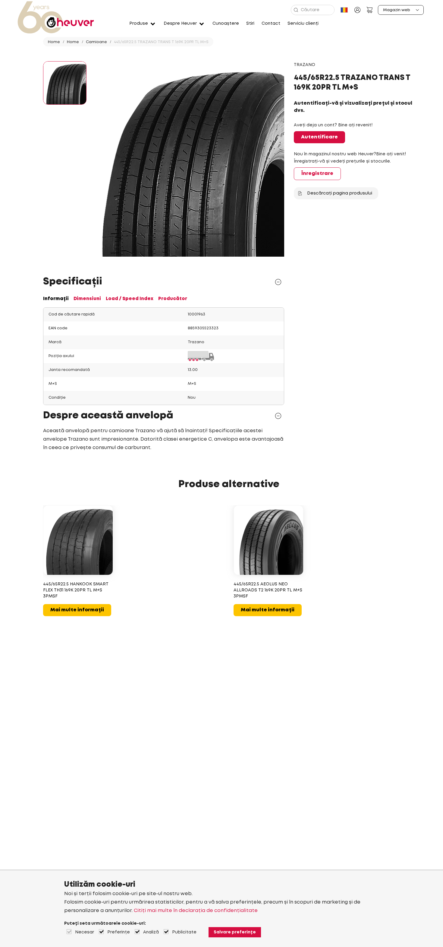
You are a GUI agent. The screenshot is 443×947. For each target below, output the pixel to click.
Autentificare (319, 137)
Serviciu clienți (303, 23)
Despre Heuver (180, 23)
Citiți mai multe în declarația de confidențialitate (196, 910)
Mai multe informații (77, 610)
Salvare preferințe (235, 932)
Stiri (250, 23)
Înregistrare (317, 173)
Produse (138, 23)
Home (54, 42)
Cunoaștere (225, 23)
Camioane (96, 42)
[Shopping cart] (369, 10)
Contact (271, 23)
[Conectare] (357, 10)
